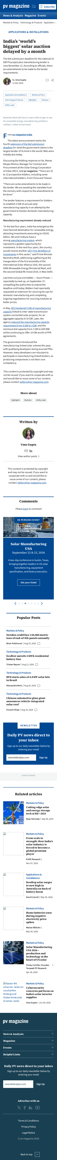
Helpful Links (11, 1054)
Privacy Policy (28, 1126)
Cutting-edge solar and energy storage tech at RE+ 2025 (38, 810)
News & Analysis (13, 16)
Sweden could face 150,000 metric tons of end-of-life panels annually (28, 636)
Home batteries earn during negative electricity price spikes (39, 917)
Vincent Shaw (12, 709)
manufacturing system (22, 240)
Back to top (26, 1154)
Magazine (30, 16)
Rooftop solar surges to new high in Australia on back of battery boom (39, 887)
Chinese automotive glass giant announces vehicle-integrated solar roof (25, 701)
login (25, 509)
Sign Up (43, 757)
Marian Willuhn (33, 927)
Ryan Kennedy (33, 819)
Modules (45, 100)
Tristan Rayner (13, 664)
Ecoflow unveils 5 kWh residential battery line (27, 657)
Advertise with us (28, 1101)
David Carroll (32, 897)
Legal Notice (28, 1133)
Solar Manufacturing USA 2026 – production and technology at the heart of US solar (39, 953)
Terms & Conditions (28, 1120)
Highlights (32, 100)
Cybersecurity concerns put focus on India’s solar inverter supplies (40, 992)
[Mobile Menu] (34, 6)
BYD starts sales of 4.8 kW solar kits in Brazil (28, 678)
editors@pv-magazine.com (34, 382)
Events (42, 16)
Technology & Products (31, 22)
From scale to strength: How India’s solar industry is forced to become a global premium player (39, 845)
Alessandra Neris (14, 685)
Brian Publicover (14, 643)
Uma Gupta (20, 80)
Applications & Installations (28, 32)
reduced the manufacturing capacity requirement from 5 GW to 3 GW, (26, 323)
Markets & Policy (11, 22)
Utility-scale (9, 105)
